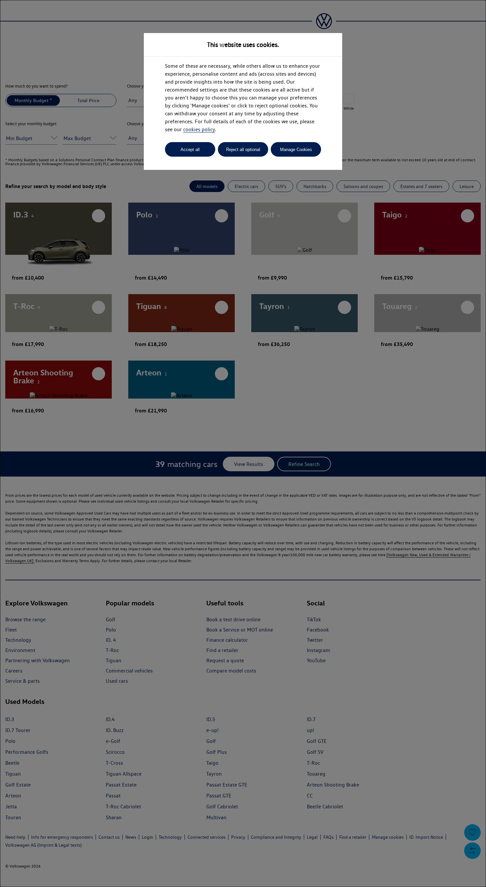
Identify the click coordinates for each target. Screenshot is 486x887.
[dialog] (243, 443)
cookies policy (199, 129)
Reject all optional (243, 149)
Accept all (190, 149)
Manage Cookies (296, 149)
